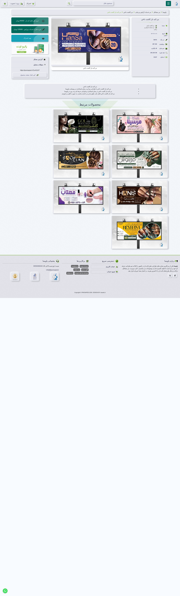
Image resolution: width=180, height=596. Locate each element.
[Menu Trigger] (168, 3)
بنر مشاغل (157, 12)
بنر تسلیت (76, 269)
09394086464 (38, 266)
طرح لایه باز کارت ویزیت (81, 273)
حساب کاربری (110, 266)
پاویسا (164, 12)
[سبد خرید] (4, 4)
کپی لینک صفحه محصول (27, 75)
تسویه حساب (111, 271)
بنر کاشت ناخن (128, 12)
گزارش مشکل (38, 59)
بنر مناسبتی (75, 266)
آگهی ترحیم (85, 269)
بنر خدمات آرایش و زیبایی (143, 12)
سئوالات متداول (38, 65)
